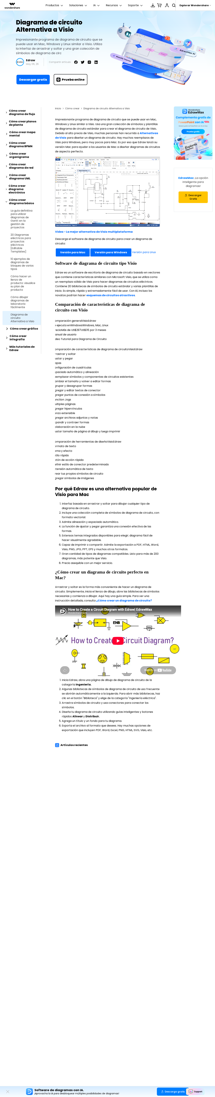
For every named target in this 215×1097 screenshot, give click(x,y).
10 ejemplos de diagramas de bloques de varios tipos (22, 264)
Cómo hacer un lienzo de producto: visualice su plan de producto (23, 283)
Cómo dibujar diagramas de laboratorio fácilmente (20, 302)
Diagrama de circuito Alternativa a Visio (22, 318)
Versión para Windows (111, 252)
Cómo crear (72, 108)
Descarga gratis (175, 1091)
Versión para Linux (144, 252)
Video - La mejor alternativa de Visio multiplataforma (94, 232)
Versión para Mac (72, 252)
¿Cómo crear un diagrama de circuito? (124, 600)
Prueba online (73, 79)
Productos (52, 5)
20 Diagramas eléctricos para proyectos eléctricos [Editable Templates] (21, 243)
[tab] (22, 112)
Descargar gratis (33, 79)
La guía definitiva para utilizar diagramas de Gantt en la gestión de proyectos (21, 219)
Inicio (58, 108)
